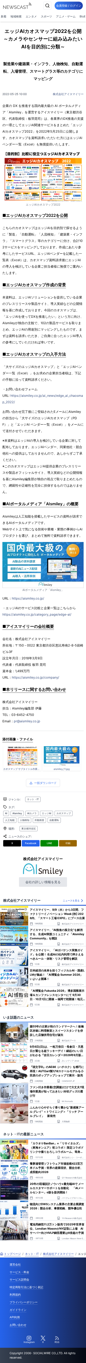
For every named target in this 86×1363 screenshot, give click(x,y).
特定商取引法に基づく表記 (26, 1287)
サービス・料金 (19, 1272)
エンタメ (31, 16)
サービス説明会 (19, 1279)
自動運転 (54, 820)
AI (6, 813)
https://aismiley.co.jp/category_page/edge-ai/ (36, 614)
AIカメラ (32, 813)
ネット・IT (33, 799)
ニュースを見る (71, 900)
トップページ (12, 1253)
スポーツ (46, 16)
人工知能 (10, 820)
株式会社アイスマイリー (68, 94)
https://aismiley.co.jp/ (28, 598)
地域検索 (16, 16)
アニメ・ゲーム (66, 16)
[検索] (47, 6)
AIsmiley (17, 813)
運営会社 (15, 1264)
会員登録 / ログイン (68, 5)
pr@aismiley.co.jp (27, 721)
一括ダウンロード (45, 783)
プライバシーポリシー (24, 1302)
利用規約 (15, 1294)
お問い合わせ (18, 1324)
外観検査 (39, 820)
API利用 (15, 1317)
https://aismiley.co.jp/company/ (35, 677)
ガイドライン (18, 1309)
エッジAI (46, 813)
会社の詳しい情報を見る (43, 882)
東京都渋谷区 (28, 828)
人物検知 (24, 820)
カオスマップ (63, 813)
